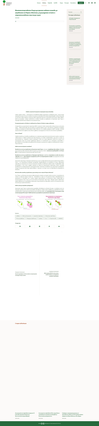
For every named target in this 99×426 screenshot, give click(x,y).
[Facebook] (89, 2)
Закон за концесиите (26, 215)
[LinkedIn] (95, 2)
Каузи (61, 2)
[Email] (59, 226)
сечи (45, 218)
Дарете (81, 2)
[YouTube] (92, 2)
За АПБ (55, 2)
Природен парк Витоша (31, 218)
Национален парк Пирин (50, 215)
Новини (44, 2)
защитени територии (38, 215)
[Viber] (49, 226)
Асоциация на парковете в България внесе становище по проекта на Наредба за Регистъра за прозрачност (75, 44)
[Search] (85, 2)
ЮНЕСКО (60, 218)
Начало (39, 2)
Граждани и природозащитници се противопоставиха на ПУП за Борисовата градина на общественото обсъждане (75, 61)
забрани (18, 215)
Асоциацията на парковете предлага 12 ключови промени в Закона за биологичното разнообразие (75, 27)
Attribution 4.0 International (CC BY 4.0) (53, 423)
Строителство (52, 218)
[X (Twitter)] (30, 226)
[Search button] (81, 12)
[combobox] (74, 12)
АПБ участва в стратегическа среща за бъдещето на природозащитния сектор (75, 77)
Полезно (67, 2)
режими (40, 218)
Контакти (73, 2)
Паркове (50, 2)
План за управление (20, 218)
